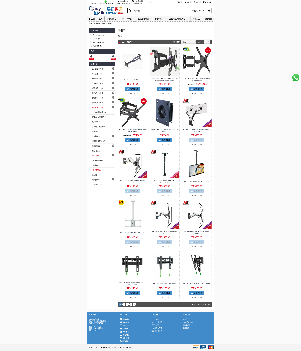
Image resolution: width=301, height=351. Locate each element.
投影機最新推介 (156, 331)
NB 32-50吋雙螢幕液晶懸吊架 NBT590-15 (165, 181)
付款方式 (186, 319)
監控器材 (126, 338)
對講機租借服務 (156, 328)
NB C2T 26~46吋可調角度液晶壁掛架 (196, 283)
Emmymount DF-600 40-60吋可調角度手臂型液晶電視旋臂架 (164, 79)
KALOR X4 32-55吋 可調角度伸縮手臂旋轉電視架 (196, 79)
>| (134, 304)
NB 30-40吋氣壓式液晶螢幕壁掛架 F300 (132, 181)
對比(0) (129, 42)
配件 (103, 23)
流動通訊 (126, 319)
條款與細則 (186, 325)
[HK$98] (91, 56)
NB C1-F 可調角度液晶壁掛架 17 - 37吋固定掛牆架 (132, 283)
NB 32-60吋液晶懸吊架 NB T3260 (132, 232)
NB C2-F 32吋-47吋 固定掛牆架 (164, 283)
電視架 (110, 23)
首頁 (90, 23)
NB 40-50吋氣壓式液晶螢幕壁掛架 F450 (164, 232)
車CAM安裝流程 (156, 322)
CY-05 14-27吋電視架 (132, 79)
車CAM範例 (155, 325)
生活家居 (126, 329)
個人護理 (125, 341)
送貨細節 (186, 328)
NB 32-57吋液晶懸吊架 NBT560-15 (197, 181)
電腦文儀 (126, 335)
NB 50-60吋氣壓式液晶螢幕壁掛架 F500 (196, 232)
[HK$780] (113, 56)
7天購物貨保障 (188, 322)
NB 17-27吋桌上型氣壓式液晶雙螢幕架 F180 (196, 130)
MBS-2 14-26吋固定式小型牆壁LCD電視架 (164, 130)
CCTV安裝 (155, 319)
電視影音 (97, 23)
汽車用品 (126, 332)
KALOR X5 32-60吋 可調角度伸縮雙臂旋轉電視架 (132, 130)
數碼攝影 (126, 322)
